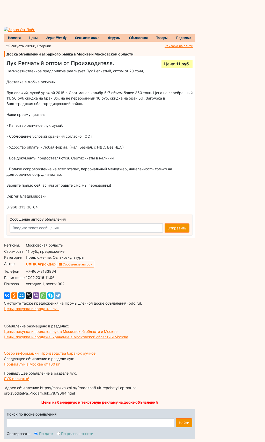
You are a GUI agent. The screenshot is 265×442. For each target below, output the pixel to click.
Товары (162, 38)
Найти (184, 422)
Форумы (114, 38)
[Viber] (36, 295)
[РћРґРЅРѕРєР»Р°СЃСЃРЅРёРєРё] (14, 295)
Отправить (176, 228)
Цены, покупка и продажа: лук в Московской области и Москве (60, 331)
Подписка (183, 38)
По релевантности (77, 433)
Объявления (138, 38)
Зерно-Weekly (56, 38)
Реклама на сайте (179, 46)
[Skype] (50, 295)
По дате (46, 433)
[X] (29, 295)
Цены (33, 38)
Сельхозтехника (87, 38)
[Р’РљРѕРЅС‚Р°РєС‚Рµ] (7, 295)
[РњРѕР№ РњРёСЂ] (21, 295)
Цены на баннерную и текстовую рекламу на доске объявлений (99, 402)
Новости (14, 38)
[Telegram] (58, 295)
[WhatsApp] (43, 295)
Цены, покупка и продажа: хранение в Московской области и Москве (66, 337)
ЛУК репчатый (16, 378)
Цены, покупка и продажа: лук (31, 308)
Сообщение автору (77, 264)
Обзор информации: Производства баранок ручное (49, 353)
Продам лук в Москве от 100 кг (32, 364)
